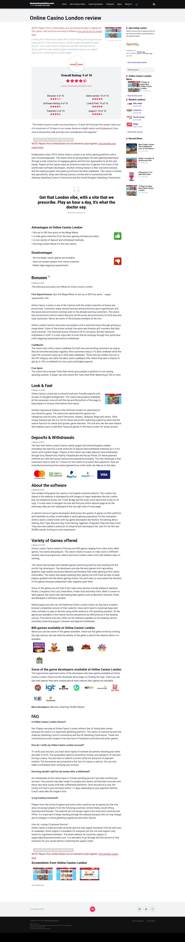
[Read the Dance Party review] (38, 653)
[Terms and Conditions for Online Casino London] (49, 276)
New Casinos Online (77, 4)
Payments (110, 4)
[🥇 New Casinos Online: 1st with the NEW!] (42, 3)
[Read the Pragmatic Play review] (102, 692)
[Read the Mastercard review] (39, 479)
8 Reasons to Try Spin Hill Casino (145, 173)
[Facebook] (139, 909)
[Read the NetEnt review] (89, 692)
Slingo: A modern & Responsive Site (146, 159)
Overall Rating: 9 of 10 (76, 75)
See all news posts (135, 96)
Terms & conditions (138, 921)
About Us (128, 4)
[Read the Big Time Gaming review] (37, 692)
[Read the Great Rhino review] (54, 653)
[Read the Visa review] (104, 479)
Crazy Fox (137, 110)
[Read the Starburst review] (102, 653)
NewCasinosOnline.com (51, 920)
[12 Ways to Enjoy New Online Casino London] (131, 195)
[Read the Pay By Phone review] (56, 479)
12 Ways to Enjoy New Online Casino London (146, 85)
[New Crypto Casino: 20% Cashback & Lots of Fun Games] (131, 154)
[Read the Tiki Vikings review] (39, 664)
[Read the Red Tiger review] (115, 692)
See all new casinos (135, 132)
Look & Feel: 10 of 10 (97, 103)
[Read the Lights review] (86, 653)
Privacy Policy (151, 921)
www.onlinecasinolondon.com (76, 86)
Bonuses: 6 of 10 (55, 95)
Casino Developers (96, 4)
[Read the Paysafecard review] (88, 479)
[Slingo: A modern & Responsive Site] (131, 167)
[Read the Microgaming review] (76, 692)
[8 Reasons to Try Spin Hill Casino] (131, 181)
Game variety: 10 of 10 (97, 95)
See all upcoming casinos (137, 62)
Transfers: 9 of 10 (56, 111)
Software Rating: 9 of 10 (55, 103)
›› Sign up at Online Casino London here (53, 140)
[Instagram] (152, 909)
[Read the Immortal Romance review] (70, 653)
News (119, 4)
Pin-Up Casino (139, 117)
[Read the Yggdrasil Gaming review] (50, 703)
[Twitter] (146, 909)
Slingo (135, 124)
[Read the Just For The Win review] (63, 692)
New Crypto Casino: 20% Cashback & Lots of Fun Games (146, 146)
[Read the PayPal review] (72, 479)
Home (64, 4)
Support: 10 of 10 (97, 111)
